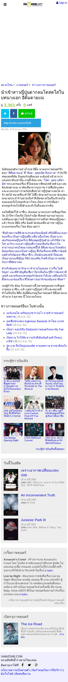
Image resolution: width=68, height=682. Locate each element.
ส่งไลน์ (28, 113)
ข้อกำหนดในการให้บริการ (47, 670)
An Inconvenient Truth (38, 495)
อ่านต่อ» (49, 570)
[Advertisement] (34, 44)
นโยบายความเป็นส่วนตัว (15, 670)
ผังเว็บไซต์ (7, 673)
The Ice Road (31, 624)
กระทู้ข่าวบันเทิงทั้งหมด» (50, 448)
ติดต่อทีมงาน (22, 673)
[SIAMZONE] (32, 3)
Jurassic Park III (33, 520)
